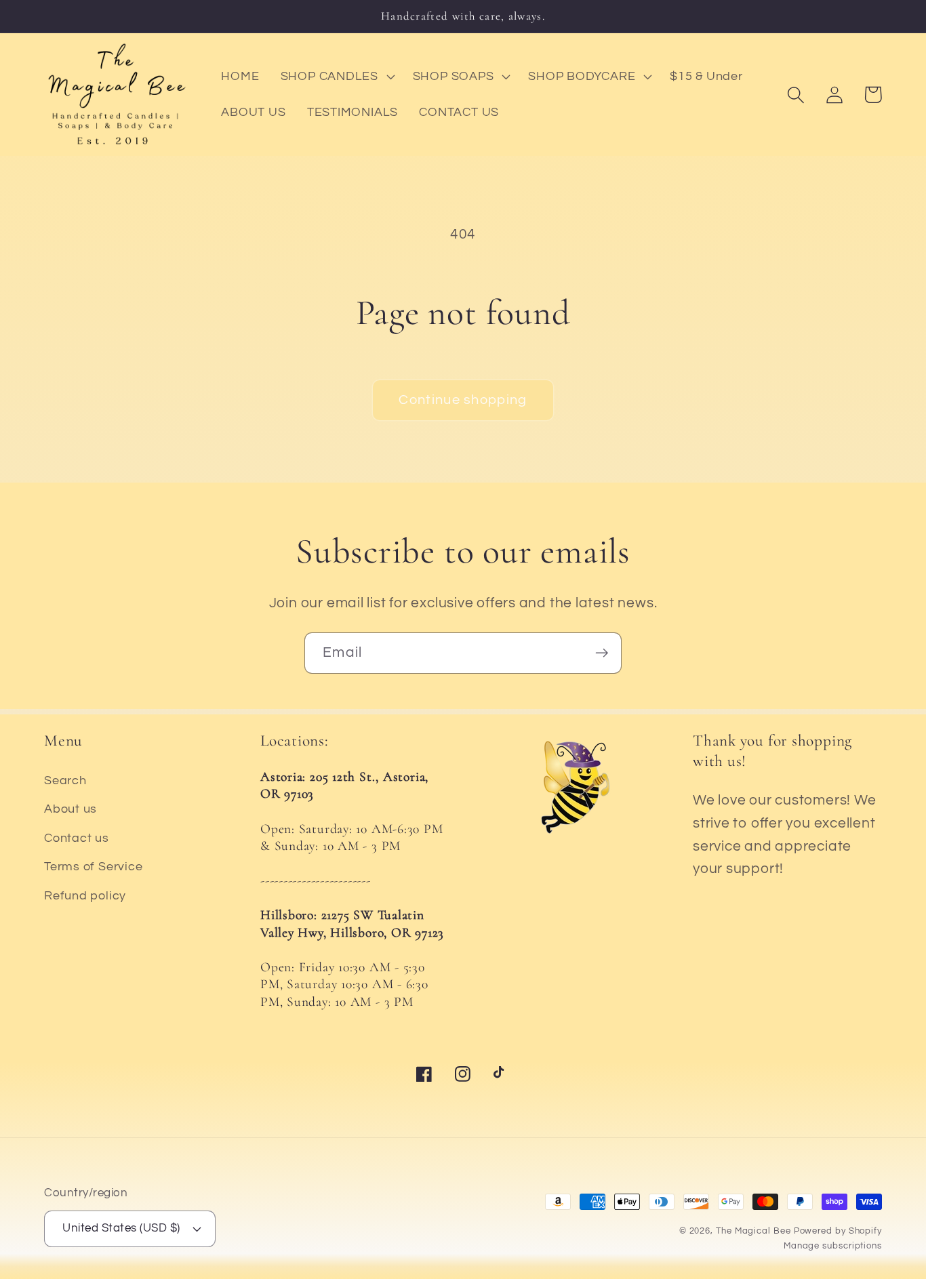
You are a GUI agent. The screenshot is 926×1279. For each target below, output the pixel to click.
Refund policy (85, 895)
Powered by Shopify (838, 1231)
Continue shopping (463, 400)
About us (70, 809)
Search (65, 780)
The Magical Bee (753, 1231)
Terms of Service (93, 866)
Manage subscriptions (833, 1246)
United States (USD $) (121, 1228)
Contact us (76, 838)
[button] (336, 76)
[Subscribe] (601, 653)
